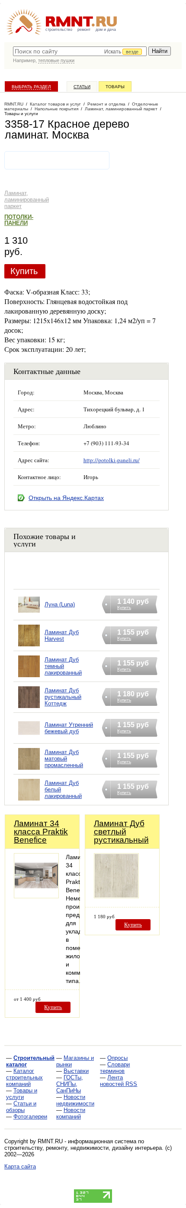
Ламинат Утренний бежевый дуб (69, 728)
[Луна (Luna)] (29, 615)
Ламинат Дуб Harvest (62, 635)
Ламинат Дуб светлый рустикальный (121, 831)
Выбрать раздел (31, 86)
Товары (115, 86)
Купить (24, 271)
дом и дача (106, 29)
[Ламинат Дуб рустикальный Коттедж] (29, 708)
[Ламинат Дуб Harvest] (29, 646)
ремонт (83, 29)
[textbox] (80, 51)
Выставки (76, 1071)
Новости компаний (70, 1113)
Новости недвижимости (75, 1100)
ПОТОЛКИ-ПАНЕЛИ (18, 220)
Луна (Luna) (60, 604)
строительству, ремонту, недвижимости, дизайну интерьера (83, 1148)
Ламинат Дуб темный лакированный (63, 666)
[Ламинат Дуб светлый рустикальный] (116, 896)
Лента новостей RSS (118, 1080)
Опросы (117, 1058)
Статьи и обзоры (21, 1106)
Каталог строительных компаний (24, 1077)
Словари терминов (115, 1067)
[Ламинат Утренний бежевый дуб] (29, 739)
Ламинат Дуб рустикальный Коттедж (63, 697)
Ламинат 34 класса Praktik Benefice (41, 831)
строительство (58, 29)
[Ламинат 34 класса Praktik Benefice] (36, 896)
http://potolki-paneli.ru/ (111, 460)
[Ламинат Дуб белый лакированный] (29, 801)
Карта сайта (20, 1166)
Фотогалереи (30, 1116)
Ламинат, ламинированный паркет (26, 199)
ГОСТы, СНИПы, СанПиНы (69, 1084)
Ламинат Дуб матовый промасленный (64, 758)
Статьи (82, 86)
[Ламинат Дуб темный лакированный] (29, 677)
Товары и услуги (21, 1093)
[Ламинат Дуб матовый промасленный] (29, 770)
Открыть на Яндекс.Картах (66, 497)
